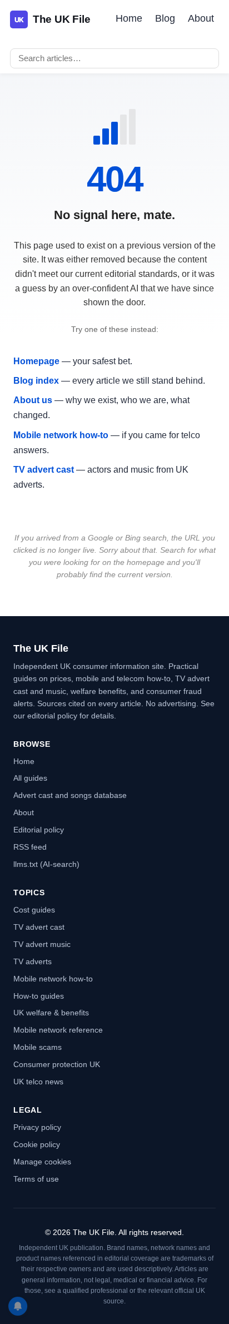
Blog (165, 18)
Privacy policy (37, 1127)
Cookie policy (36, 1144)
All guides (30, 777)
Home (129, 18)
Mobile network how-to (60, 435)
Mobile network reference (58, 1029)
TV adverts (32, 961)
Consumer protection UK (56, 1064)
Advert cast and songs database (70, 795)
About (201, 18)
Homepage (36, 361)
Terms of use (36, 1178)
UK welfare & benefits (51, 1012)
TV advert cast (43, 469)
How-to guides (38, 995)
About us (32, 400)
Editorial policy (38, 829)
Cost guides (34, 909)
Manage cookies (42, 1161)
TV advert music (42, 944)
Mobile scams (37, 1047)
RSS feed (30, 846)
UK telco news (38, 1081)
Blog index (36, 380)
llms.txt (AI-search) (46, 864)
